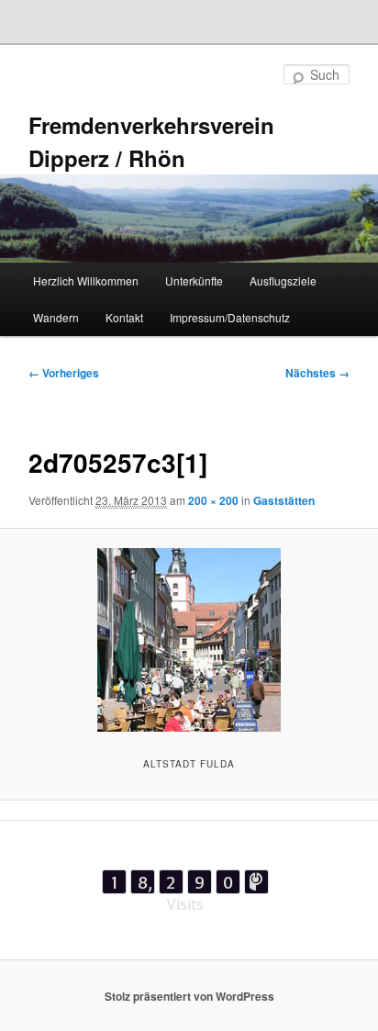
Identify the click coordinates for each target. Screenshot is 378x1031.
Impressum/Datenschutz (230, 317)
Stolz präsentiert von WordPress (189, 996)
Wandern (56, 317)
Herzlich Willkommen (86, 280)
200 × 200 (213, 500)
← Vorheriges (63, 372)
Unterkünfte (194, 280)
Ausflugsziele (283, 280)
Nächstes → (317, 372)
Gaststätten (284, 500)
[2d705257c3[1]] (188, 640)
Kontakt (124, 317)
